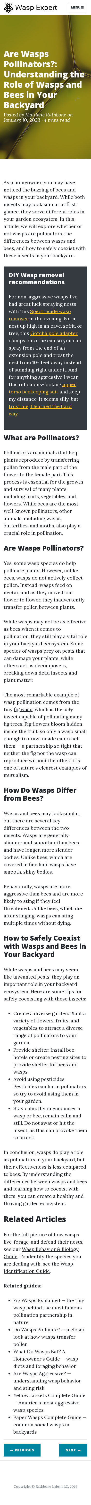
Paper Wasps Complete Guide (47, 1417)
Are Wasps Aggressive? (39, 1373)
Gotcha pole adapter (54, 333)
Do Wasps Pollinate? (36, 1329)
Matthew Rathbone (45, 115)
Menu (76, 7)
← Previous (22, 1450)
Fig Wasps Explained (36, 1300)
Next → (73, 1450)
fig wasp (23, 709)
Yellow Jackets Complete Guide (49, 1395)
